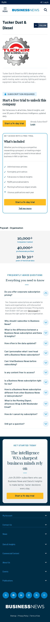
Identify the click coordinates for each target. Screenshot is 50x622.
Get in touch (33, 311)
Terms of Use (35, 616)
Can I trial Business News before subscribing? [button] (20, 363)
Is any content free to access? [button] (19, 372)
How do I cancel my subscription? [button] (20, 414)
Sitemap (13, 616)
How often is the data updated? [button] (20, 343)
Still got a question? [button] (14, 423)
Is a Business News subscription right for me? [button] (22, 382)
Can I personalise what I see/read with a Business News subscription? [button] (22, 353)
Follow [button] (42, 25)
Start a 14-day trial (25, 202)
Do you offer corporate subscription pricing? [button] (22, 293)
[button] (45, 10)
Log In (45, 2)
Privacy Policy (23, 616)
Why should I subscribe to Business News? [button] (21, 322)
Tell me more (25, 208)
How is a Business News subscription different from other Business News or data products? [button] (22, 392)
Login (32, 124)
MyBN (4, 2)
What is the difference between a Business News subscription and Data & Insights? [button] (23, 332)
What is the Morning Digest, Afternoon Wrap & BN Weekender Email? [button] (21, 403)
